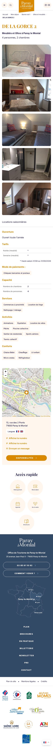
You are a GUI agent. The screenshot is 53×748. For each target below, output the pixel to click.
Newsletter (26, 655)
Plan (26, 627)
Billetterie (26, 648)
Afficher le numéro (18, 438)
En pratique (26, 641)
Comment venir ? (25, 573)
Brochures (26, 634)
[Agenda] (46, 5)
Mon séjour (15, 14)
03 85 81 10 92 (24, 565)
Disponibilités (24, 458)
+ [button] (5, 371)
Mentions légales (28, 681)
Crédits (44, 681)
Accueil (5, 14)
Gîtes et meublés (39, 14)
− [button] (5, 375)
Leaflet (14, 416)
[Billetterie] (49, 5)
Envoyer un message (19, 448)
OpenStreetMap (30, 416)
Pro (26, 663)
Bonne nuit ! (26, 14)
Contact (26, 670)
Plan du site (11, 681)
